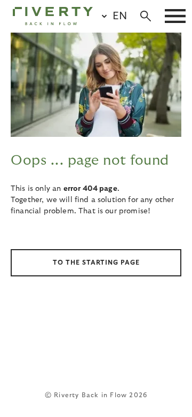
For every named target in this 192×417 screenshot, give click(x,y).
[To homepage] (53, 16)
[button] (110, 16)
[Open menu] (175, 16)
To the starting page (96, 262)
